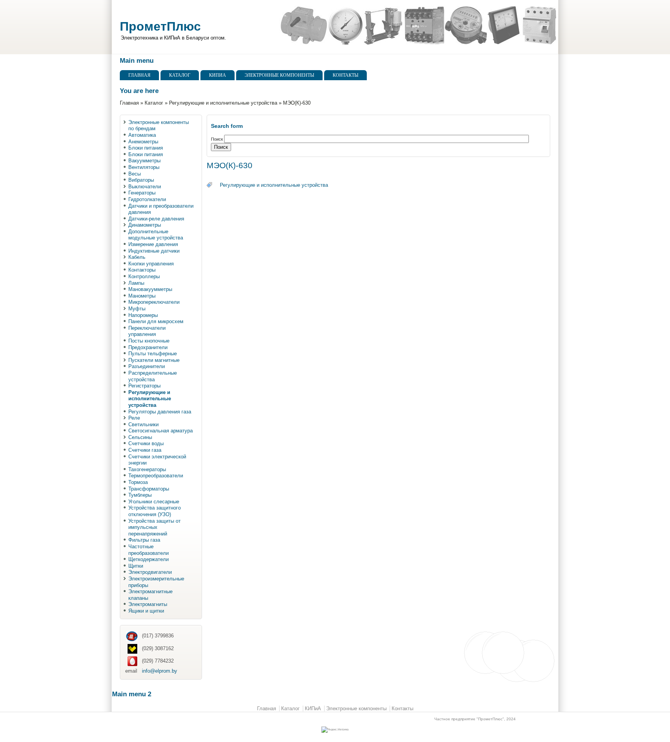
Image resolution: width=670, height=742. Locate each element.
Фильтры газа (144, 540)
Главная (139, 75)
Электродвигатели (150, 572)
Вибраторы (141, 180)
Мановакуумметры (150, 289)
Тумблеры (140, 495)
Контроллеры (144, 276)
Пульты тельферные (152, 353)
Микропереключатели (154, 302)
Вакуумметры (144, 161)
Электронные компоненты (279, 75)
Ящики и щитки (146, 611)
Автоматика (142, 135)
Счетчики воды (146, 443)
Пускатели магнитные (154, 360)
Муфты (136, 309)
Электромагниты (147, 604)
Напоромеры (143, 315)
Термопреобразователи (155, 476)
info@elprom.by (159, 671)
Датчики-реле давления (156, 219)
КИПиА (217, 75)
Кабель (136, 257)
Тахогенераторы (147, 469)
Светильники (143, 424)
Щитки (135, 566)
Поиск (217, 139)
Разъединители (146, 366)
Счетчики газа (144, 450)
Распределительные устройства (152, 376)
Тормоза (138, 482)
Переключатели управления (147, 331)
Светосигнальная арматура (160, 431)
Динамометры (144, 225)
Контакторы (141, 270)
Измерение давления (153, 244)
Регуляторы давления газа (159, 412)
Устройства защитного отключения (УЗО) (154, 511)
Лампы (136, 283)
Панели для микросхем (155, 321)
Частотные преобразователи (148, 550)
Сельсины (140, 437)
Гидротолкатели (147, 199)
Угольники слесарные (153, 501)
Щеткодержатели (148, 559)
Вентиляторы (143, 167)
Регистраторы (144, 386)
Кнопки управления (151, 264)
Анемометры (143, 142)
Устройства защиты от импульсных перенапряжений (154, 527)
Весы (134, 174)
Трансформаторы (148, 489)
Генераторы (141, 193)
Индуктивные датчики (154, 251)
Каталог (179, 75)
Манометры (141, 296)
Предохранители (148, 347)
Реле (134, 418)
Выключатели (144, 186)
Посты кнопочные (148, 341)
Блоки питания (145, 148)
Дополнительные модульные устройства (155, 235)
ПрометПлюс (160, 26)
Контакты (345, 75)
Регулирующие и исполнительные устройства (223, 103)
